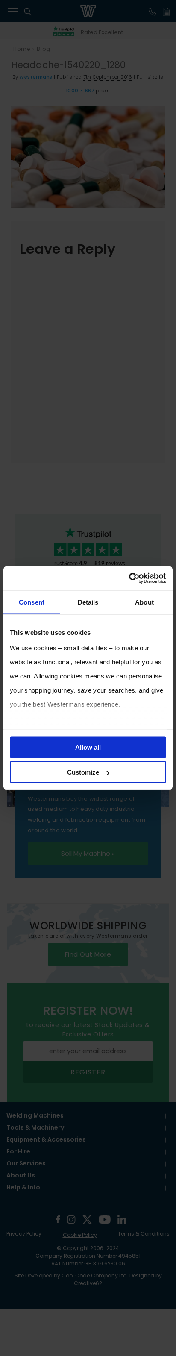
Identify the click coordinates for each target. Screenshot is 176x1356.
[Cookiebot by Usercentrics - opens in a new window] (128, 578)
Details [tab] (88, 601)
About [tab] (144, 601)
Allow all (88, 747)
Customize (83, 772)
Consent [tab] (31, 601)
